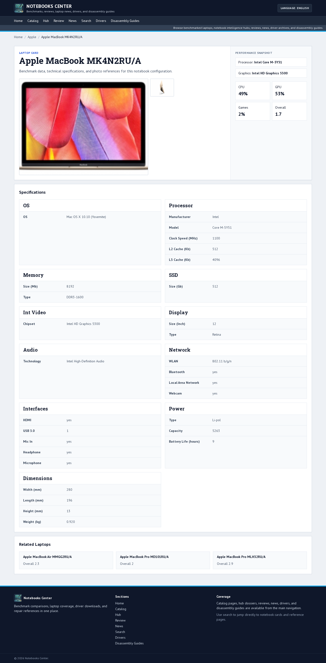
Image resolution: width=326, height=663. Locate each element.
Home (18, 21)
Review (59, 21)
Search (86, 21)
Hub (46, 21)
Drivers (101, 21)
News (73, 21)
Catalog (32, 21)
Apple (32, 37)
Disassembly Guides (125, 21)
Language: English (295, 8)
